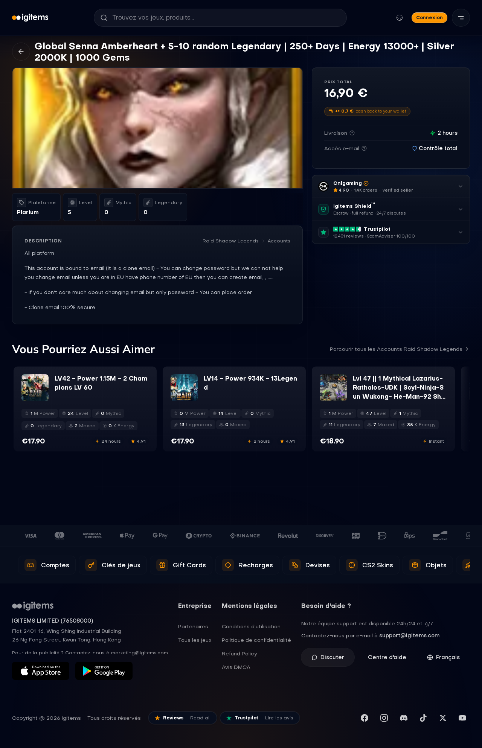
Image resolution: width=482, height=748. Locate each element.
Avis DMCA (236, 667)
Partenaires (193, 626)
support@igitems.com (409, 635)
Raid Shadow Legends (231, 241)
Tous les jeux (195, 640)
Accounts (279, 241)
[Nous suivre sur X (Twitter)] (442, 717)
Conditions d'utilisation (251, 626)
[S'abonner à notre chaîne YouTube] (462, 717)
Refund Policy (239, 653)
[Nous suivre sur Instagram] (384, 717)
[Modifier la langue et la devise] (399, 17)
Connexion (429, 17)
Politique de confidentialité (256, 640)
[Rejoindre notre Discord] (403, 717)
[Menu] (461, 18)
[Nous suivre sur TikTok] (423, 717)
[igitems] (30, 18)
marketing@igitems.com (139, 653)
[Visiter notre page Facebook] (364, 717)
